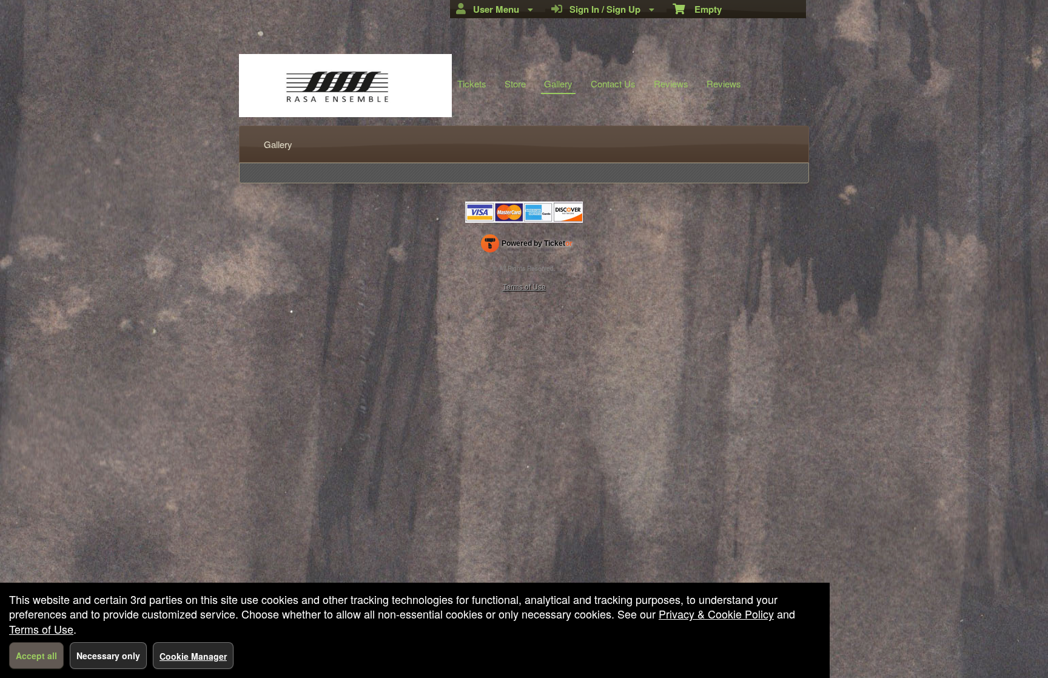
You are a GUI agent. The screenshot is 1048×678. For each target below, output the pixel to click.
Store (515, 83)
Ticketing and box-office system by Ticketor (526, 246)
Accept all (36, 655)
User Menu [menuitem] (494, 9)
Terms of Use (524, 286)
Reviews (671, 83)
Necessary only (108, 655)
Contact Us (613, 83)
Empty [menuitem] (703, 9)
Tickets (471, 83)
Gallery (558, 83)
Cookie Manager (193, 656)
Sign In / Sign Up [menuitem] (602, 9)
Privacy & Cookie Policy (716, 614)
